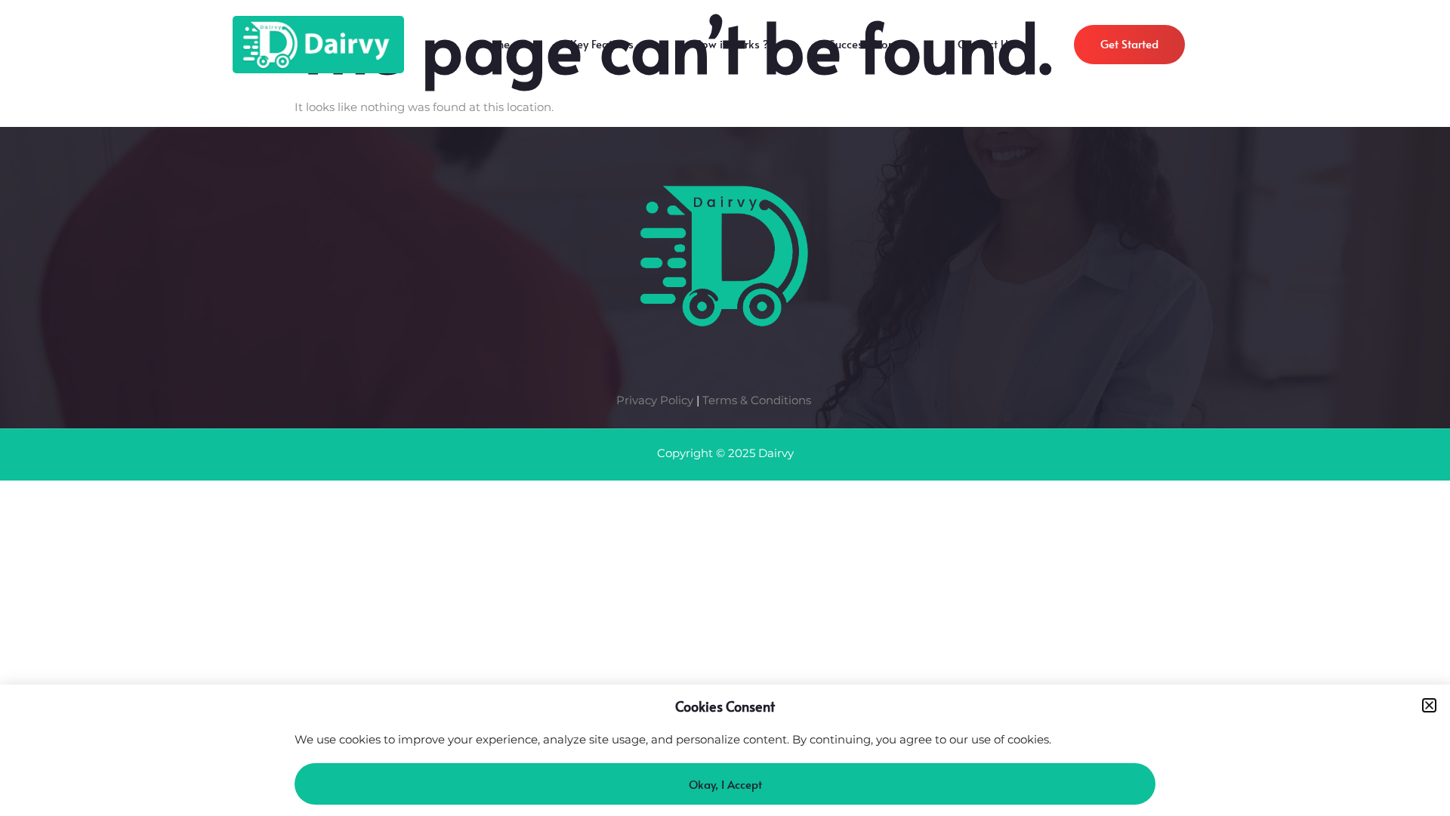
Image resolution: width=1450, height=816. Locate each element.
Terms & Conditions (756, 400)
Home (495, 47)
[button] (1429, 705)
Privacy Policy (654, 400)
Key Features (602, 47)
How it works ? (731, 47)
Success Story (863, 47)
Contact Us (985, 47)
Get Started (1129, 43)
